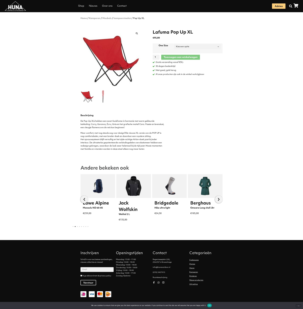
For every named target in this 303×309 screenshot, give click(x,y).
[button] (291, 6)
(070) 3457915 (159, 272)
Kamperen (94, 18)
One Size (163, 46)
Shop (81, 6)
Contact (122, 6)
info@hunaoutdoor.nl (161, 267)
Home (83, 18)
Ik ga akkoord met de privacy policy (96, 276)
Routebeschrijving (160, 277)
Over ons (107, 6)
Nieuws (93, 6)
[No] (298, 305)
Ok (209, 305)
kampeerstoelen (122, 18)
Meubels (106, 18)
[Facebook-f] (154, 282)
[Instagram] (163, 282)
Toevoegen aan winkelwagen (181, 57)
